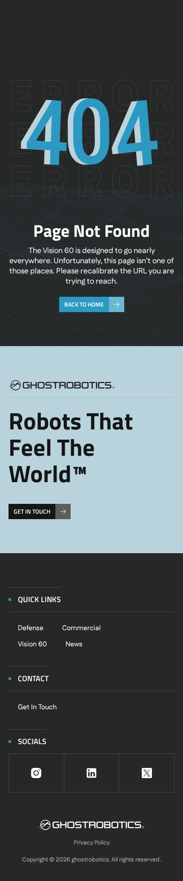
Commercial (81, 628)
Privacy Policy (92, 842)
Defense (30, 628)
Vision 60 (32, 644)
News (74, 644)
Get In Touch (37, 707)
